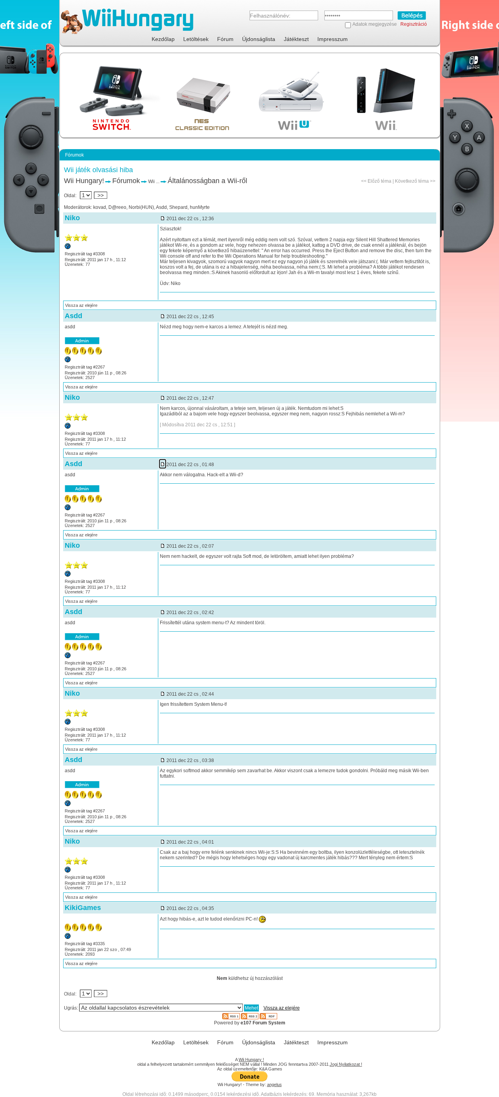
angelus (274, 1084)
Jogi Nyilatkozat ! (346, 1064)
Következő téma (412, 181)
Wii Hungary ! (251, 1059)
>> (100, 195)
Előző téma (379, 181)
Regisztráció (413, 24)
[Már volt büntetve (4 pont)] (68, 247)
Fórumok (126, 181)
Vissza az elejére (81, 305)
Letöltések (196, 39)
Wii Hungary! (84, 181)
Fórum (225, 39)
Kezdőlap (163, 39)
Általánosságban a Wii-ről (207, 181)
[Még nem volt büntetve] (68, 360)
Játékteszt (296, 39)
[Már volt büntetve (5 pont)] (68, 937)
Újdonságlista (258, 39)
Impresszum (332, 39)
